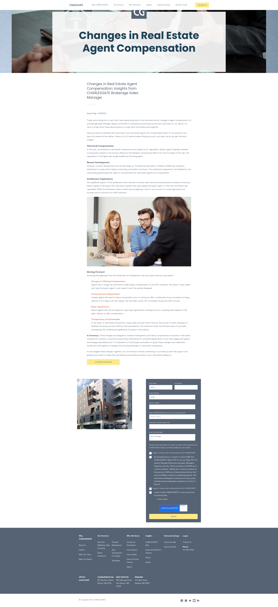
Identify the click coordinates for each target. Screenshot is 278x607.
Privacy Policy (174, 448)
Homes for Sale (170, 542)
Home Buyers (132, 550)
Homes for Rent (170, 547)
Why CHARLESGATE (100, 5)
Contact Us (202, 5)
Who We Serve (135, 5)
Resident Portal (181, 5)
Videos (148, 557)
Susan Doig (91, 113)
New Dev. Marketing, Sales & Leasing (104, 545)
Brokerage (91, 104)
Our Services (118, 5)
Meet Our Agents (85, 559)
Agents (129, 567)
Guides (148, 562)
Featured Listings (163, 5)
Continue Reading (103, 362)
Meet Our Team (85, 554)
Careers (82, 550)
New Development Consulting (117, 553)
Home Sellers (132, 554)
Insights (149, 5)
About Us (82, 545)
